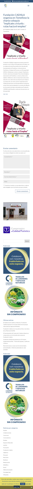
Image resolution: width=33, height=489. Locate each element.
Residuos (5, 460)
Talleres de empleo (7, 469)
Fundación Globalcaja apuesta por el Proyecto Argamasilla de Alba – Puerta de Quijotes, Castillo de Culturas (16, 341)
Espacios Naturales (8, 442)
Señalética (5, 465)
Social (4, 467)
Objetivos (5, 452)
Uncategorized (6, 472)
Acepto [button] (22, 484)
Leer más (5, 94)
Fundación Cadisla (9, 29)
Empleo (5, 440)
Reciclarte (5, 457)
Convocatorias (7, 437)
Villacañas (5, 474)
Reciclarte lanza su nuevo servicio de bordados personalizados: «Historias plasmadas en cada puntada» (14, 347)
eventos (22, 29)
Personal (5, 455)
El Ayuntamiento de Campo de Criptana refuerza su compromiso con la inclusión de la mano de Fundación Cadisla (16, 335)
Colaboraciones (7, 432)
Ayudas (5, 430)
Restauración (6, 462)
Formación (6, 447)
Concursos (6, 435)
